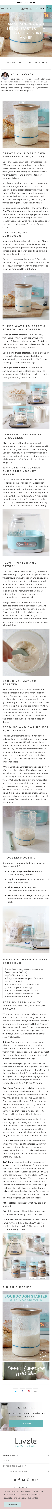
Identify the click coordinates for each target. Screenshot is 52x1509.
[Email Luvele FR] (37, 1480)
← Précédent (32, 63)
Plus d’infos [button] (32, 1498)
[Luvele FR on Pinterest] (28, 1480)
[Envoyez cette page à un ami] (35, 1391)
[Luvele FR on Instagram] (32, 1480)
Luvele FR (23, 1488)
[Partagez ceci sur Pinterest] (29, 1391)
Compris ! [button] (12, 1504)
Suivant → (45, 63)
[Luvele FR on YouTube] (24, 1480)
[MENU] (1, 8)
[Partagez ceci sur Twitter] (15, 1391)
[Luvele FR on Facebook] (19, 1480)
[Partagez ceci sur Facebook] (22, 1391)
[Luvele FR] (26, 8)
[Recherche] (36, 8)
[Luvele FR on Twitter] (15, 1480)
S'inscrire (26, 1423)
